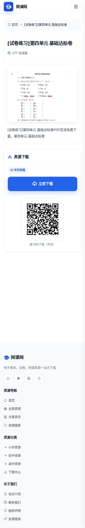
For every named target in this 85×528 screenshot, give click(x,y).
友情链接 (14, 519)
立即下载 (46, 183)
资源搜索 (14, 425)
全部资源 (14, 408)
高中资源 (14, 464)
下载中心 (14, 472)
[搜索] (39, 378)
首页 (15, 24)
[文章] (29, 378)
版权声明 (14, 510)
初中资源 (14, 455)
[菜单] (76, 6)
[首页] (8, 378)
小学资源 (14, 447)
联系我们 (14, 502)
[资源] (18, 378)
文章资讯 (14, 417)
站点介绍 (14, 494)
